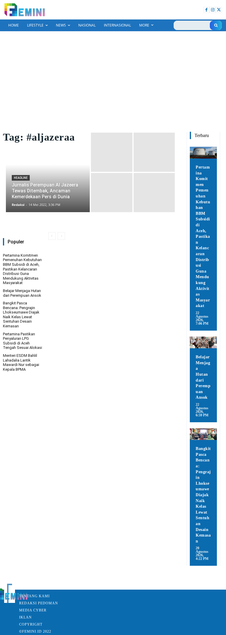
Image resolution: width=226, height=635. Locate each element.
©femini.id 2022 (35, 631)
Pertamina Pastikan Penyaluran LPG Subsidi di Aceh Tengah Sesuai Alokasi (22, 341)
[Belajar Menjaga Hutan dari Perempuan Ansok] (203, 342)
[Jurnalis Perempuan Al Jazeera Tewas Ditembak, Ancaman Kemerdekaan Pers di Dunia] (48, 172)
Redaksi (28, 603)
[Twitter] (219, 10)
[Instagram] (213, 10)
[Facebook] (206, 10)
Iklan (25, 617)
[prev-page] (52, 236)
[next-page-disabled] (61, 236)
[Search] (216, 25)
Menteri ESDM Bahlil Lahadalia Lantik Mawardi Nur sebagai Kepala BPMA (21, 362)
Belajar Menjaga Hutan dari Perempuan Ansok (22, 293)
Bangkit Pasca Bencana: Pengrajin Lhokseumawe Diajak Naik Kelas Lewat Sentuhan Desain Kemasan (21, 314)
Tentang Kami (34, 596)
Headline (21, 177)
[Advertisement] (113, 75)
